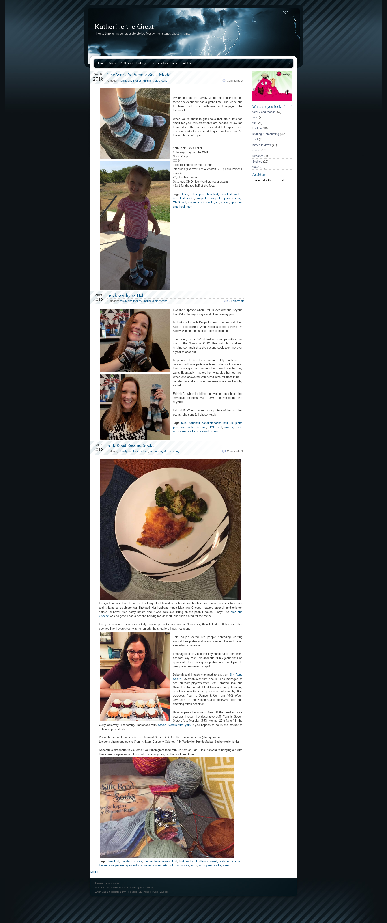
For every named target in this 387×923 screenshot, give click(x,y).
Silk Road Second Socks (131, 445)
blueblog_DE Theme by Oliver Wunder (148, 892)
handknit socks (231, 194)
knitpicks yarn (220, 198)
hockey (257, 128)
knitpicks (202, 198)
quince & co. (134, 865)
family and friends (263, 112)
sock (201, 202)
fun (254, 123)
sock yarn (212, 202)
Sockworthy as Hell (126, 295)
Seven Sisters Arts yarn (174, 725)
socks (225, 202)
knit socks (187, 198)
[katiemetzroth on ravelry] (272, 100)
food (255, 117)
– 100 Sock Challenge (133, 63)
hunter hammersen (157, 861)
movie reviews (261, 145)
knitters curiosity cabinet (213, 861)
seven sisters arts (156, 865)
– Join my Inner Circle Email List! (171, 63)
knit (175, 198)
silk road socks (179, 865)
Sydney (257, 161)
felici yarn (197, 194)
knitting (236, 198)
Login (284, 12)
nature (256, 150)
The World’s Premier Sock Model (140, 74)
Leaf (255, 139)
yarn (189, 206)
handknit (212, 194)
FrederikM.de (146, 887)
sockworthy (204, 431)
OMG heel (179, 202)
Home (100, 63)
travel (256, 167)
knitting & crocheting (265, 134)
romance (258, 156)
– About (111, 63)
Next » (94, 871)
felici (185, 194)
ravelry (192, 202)
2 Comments (236, 301)
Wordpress (113, 883)
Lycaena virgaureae (111, 865)
